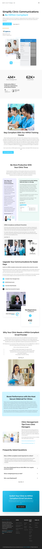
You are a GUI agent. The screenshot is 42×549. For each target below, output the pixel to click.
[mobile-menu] (38, 3)
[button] (4, 91)
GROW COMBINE (26, 547)
